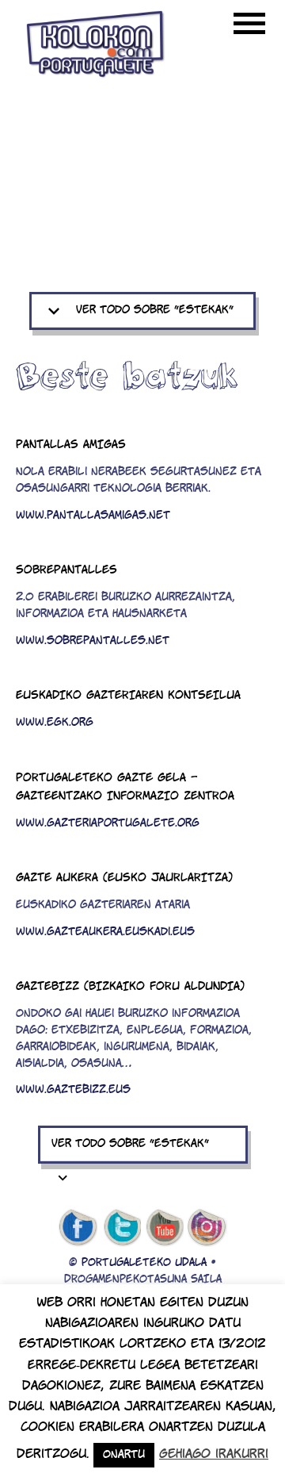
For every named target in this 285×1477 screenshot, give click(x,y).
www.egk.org (54, 723)
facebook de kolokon (77, 1228)
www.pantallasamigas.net (93, 516)
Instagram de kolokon (207, 1228)
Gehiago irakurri (213, 1454)
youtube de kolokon (164, 1228)
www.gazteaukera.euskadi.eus (105, 932)
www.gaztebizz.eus (73, 1090)
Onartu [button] (124, 1455)
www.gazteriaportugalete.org (108, 824)
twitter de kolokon (121, 1228)
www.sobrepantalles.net (92, 641)
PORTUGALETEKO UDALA (144, 1263)
